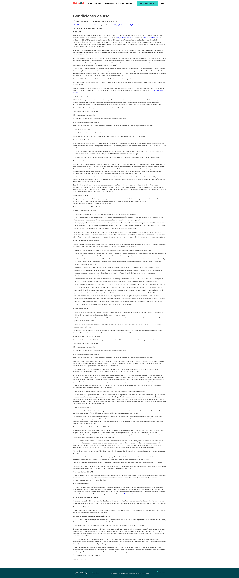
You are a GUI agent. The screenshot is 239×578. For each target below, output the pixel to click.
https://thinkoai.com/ (124, 38)
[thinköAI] (79, 3)
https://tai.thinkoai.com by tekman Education (129, 25)
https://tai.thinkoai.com (150, 38)
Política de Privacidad (131, 494)
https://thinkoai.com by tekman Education (87, 25)
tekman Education (93, 573)
